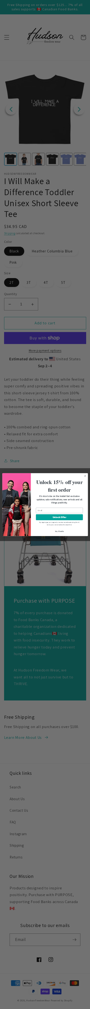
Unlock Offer (59, 517)
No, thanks (59, 531)
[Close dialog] (85, 476)
